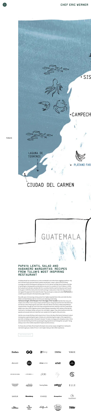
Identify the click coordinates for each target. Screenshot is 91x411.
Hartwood (67, 292)
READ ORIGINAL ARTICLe (25, 334)
